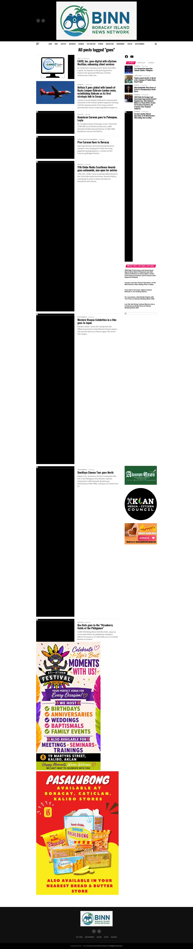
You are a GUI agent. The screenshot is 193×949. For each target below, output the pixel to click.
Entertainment (139, 44)
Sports (106, 937)
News (56, 44)
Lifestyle (63, 44)
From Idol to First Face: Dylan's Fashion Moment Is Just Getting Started (138, 291)
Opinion (100, 44)
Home (50, 44)
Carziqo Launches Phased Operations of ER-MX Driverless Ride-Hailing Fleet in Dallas (140, 283)
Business (81, 44)
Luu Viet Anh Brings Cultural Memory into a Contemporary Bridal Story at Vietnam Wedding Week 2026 (140, 306)
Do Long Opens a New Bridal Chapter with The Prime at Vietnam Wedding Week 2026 (139, 298)
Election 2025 (91, 44)
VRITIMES (150, 266)
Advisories (72, 44)
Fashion (99, 937)
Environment (121, 44)
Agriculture (110, 44)
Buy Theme (79, 937)
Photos (129, 44)
